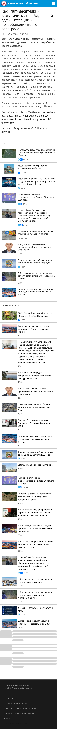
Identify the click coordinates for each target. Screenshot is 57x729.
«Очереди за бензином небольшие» (36, 465)
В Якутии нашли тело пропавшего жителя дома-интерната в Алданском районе (36, 276)
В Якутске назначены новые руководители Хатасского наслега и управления (35, 247)
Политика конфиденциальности (20, 708)
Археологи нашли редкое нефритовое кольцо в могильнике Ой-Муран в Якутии (34, 375)
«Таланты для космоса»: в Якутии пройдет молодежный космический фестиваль (35, 528)
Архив (7, 718)
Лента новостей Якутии (15, 723)
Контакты (8, 698)
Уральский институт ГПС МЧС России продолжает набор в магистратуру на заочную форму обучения (36, 181)
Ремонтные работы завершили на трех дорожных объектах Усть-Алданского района (34, 497)
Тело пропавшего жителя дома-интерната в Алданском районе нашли (34, 329)
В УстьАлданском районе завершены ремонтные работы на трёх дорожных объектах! (36, 152)
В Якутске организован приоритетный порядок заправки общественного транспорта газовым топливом (36, 512)
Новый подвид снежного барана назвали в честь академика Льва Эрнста (34, 407)
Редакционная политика (16, 703)
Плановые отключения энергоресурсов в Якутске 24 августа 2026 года (36, 197)
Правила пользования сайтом (19, 713)
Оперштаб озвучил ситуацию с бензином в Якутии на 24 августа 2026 (34, 423)
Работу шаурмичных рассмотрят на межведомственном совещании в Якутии (35, 291)
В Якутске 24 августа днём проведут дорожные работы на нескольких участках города (36, 544)
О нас (6, 693)
